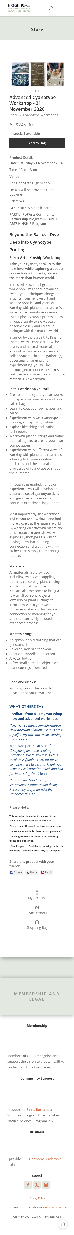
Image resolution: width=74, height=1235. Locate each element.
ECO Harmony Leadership (42, 1159)
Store (13, 115)
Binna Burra (35, 1109)
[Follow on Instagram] (46, 1185)
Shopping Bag (37, 927)
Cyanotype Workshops (40, 115)
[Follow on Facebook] (28, 1185)
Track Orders (37, 912)
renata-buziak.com (56, 1207)
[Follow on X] (37, 1185)
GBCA (31, 1056)
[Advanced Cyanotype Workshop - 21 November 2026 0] (37, 74)
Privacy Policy (37, 1198)
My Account (37, 898)
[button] (63, 1224)
